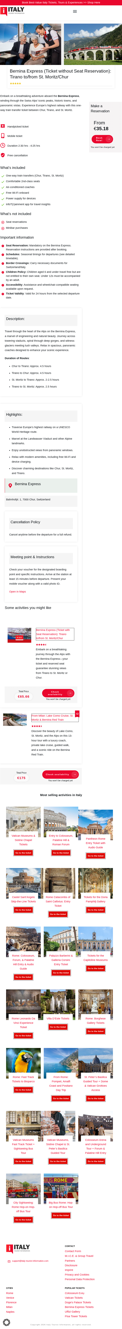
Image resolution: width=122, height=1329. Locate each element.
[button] (6, 1322)
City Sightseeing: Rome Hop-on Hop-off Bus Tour (23, 1201)
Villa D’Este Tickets (58, 1017)
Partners (70, 1260)
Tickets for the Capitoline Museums (95, 956)
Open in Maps (17, 591)
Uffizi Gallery (72, 1311)
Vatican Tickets (74, 1297)
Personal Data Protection (80, 1279)
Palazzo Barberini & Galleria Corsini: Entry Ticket (61, 956)
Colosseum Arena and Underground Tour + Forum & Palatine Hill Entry (95, 1141)
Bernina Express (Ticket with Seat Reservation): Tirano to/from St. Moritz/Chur (53, 634)
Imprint (69, 1270)
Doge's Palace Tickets (78, 1302)
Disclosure (71, 1265)
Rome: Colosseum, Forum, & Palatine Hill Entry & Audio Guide (23, 956)
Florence (11, 1302)
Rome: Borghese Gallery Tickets (95, 1017)
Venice (10, 1297)
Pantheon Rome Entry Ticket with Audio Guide (95, 837)
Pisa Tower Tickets (76, 1316)
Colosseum (71, 1293)
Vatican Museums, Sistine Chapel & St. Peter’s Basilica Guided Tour (58, 1141)
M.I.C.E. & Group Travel (79, 1255)
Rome (9, 1293)
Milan (9, 1307)
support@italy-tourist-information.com (30, 1261)
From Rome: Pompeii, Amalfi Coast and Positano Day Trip (61, 1078)
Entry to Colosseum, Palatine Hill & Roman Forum (61, 836)
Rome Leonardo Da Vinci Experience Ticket (23, 1017)
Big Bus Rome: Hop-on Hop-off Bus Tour (61, 1201)
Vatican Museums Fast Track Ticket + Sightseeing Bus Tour (23, 1141)
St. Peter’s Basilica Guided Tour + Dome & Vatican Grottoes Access (95, 1078)
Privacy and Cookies (77, 1274)
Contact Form (73, 1251)
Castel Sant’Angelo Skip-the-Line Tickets (23, 896)
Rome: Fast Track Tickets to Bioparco (23, 1078)
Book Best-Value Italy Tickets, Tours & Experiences (61, 2)
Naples (10, 1311)
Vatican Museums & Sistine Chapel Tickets (23, 836)
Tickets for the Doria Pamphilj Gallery (95, 896)
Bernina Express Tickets (79, 1307)
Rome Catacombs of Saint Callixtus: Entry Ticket (58, 896)
